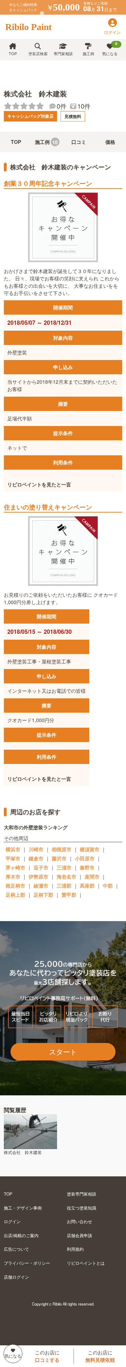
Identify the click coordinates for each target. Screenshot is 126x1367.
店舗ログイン (16, 1277)
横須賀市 (89, 849)
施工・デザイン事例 (23, 1208)
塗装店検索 (38, 53)
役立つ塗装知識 (81, 1208)
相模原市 (61, 849)
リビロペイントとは (86, 1263)
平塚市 (13, 858)
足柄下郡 (43, 894)
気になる (110, 48)
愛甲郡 (69, 894)
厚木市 (13, 876)
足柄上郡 (15, 894)
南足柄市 (15, 885)
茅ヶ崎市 (15, 867)
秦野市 (87, 867)
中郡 (108, 885)
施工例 (88, 53)
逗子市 (41, 867)
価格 (110, 141)
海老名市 (66, 876)
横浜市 (13, 849)
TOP (13, 53)
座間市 (92, 876)
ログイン (12, 1221)
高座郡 (87, 885)
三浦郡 (64, 885)
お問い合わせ (79, 1221)
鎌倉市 (36, 858)
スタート (63, 1051)
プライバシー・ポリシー (27, 1263)
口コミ (78, 141)
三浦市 (64, 867)
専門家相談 (63, 53)
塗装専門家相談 (81, 1194)
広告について (16, 1249)
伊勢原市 (38, 876)
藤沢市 (59, 858)
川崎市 (36, 849)
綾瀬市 (41, 885)
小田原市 (84, 858)
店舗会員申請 (79, 1235)
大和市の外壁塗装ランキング (36, 827)
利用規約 (75, 1249)
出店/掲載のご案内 (21, 1235)
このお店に (47, 1356)
